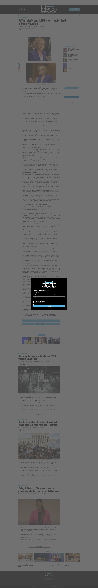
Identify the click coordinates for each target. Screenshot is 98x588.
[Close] (65, 279)
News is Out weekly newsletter (40, 302)
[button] (49, 302)
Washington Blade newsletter (40, 301)
